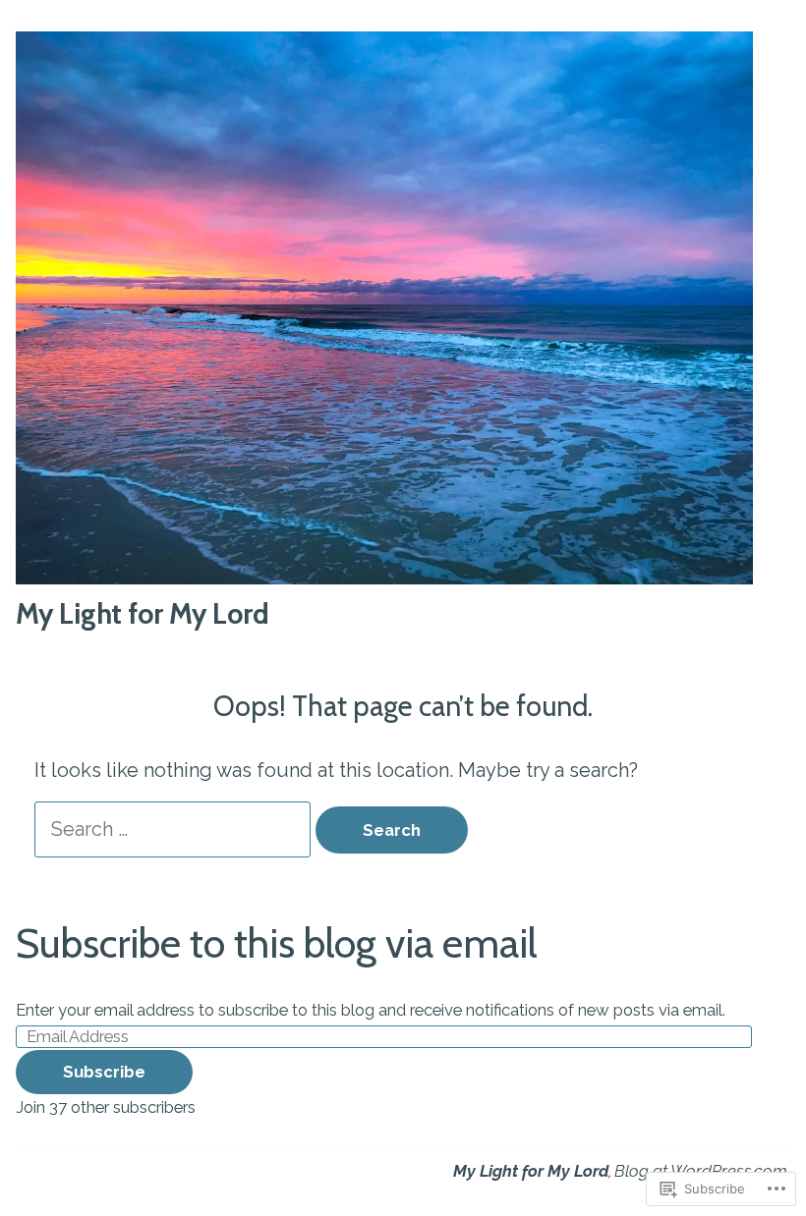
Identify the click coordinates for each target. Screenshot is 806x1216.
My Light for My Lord (142, 613)
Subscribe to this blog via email (276, 942)
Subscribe (104, 1071)
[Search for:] (175, 829)
